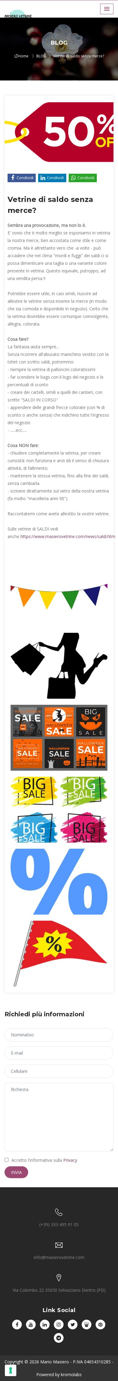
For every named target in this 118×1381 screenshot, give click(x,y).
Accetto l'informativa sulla (44, 1160)
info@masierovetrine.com (59, 1257)
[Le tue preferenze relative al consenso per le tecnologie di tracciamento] (10, 1370)
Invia (16, 1172)
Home (23, 56)
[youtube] (31, 1324)
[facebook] (17, 1324)
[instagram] (59, 1324)
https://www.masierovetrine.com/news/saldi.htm (68, 536)
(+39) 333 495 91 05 (59, 1224)
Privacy (70, 1160)
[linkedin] (45, 1324)
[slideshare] (86, 1324)
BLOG (41, 56)
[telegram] (59, 1338)
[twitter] (72, 1324)
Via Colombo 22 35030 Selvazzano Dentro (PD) (59, 1290)
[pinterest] (100, 1324)
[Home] (22, 15)
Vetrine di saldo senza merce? (78, 56)
